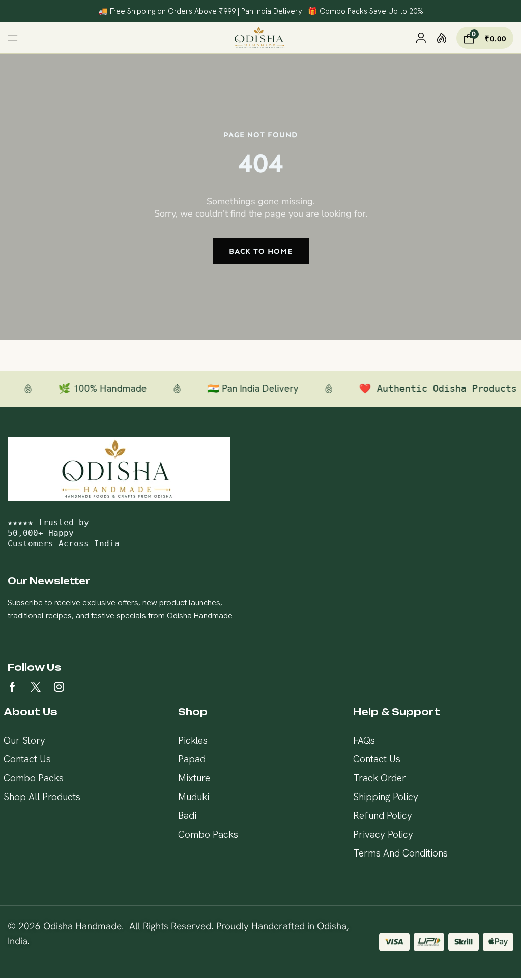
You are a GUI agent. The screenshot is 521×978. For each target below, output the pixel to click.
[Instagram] (59, 687)
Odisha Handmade (82, 926)
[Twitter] (36, 687)
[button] (13, 38)
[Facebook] (12, 687)
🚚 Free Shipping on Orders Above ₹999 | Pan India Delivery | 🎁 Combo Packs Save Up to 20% (260, 11)
